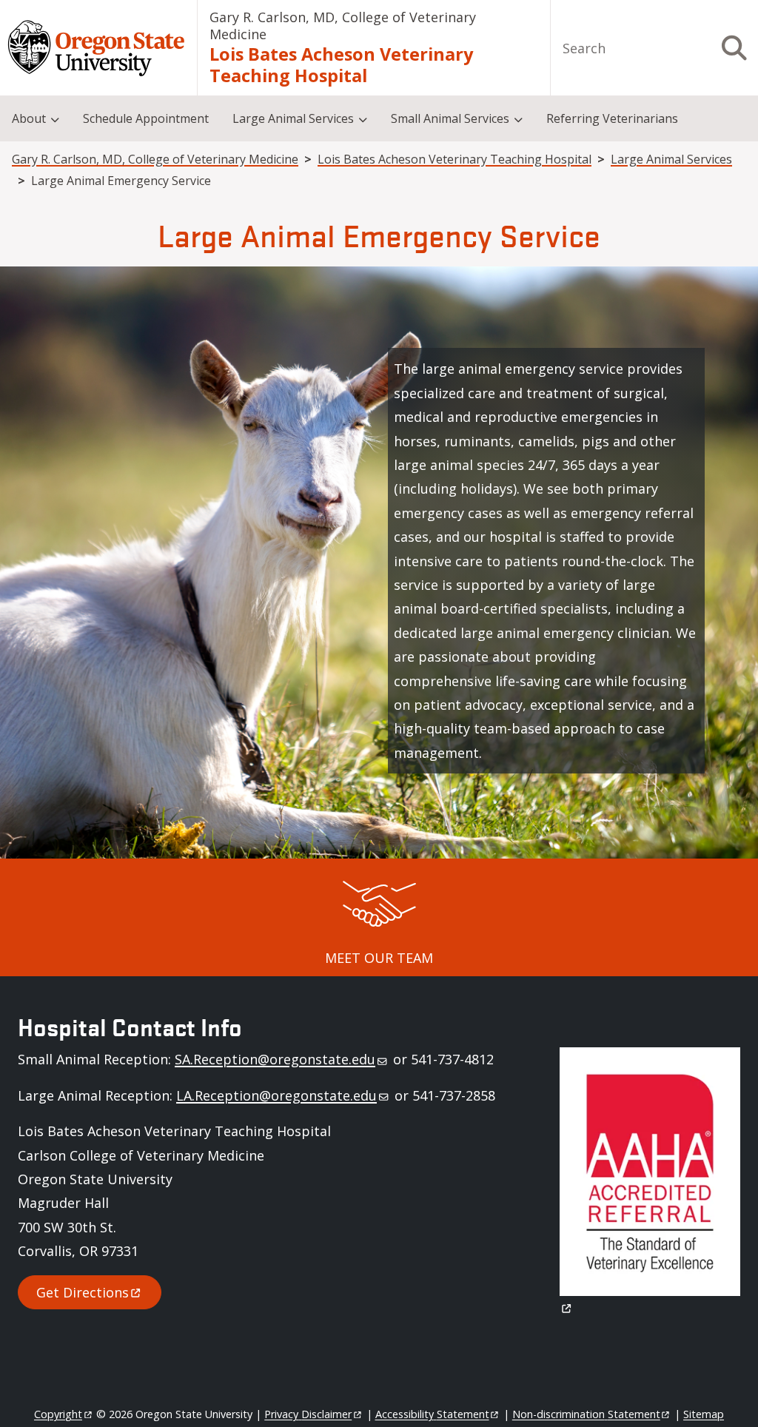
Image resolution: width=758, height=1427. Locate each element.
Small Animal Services (450, 118)
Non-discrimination (586, 1414)
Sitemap (703, 1414)
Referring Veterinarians (612, 118)
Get (82, 1292)
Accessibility (432, 1414)
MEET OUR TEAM (379, 958)
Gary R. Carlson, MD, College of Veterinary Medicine (342, 25)
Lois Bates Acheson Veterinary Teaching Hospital (341, 64)
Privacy (308, 1414)
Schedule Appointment (146, 118)
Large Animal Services (293, 118)
